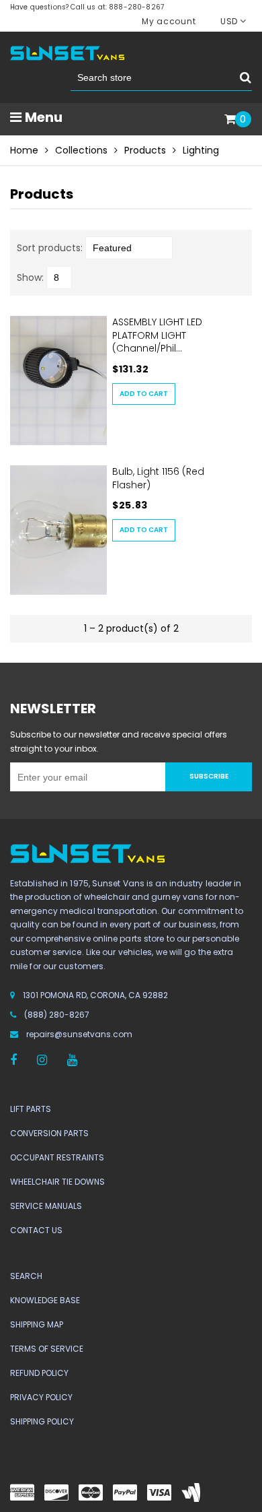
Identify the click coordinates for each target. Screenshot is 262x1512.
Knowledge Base (45, 1300)
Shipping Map (36, 1324)
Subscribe (208, 776)
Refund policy (39, 1373)
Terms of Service (46, 1348)
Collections (81, 150)
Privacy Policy (41, 1397)
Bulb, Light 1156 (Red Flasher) (158, 478)
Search (26, 1276)
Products (145, 150)
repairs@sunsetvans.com (79, 1034)
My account (168, 21)
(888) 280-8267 (56, 1014)
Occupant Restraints (57, 1157)
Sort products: (50, 248)
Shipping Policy (42, 1421)
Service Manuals (46, 1206)
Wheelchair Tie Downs (57, 1181)
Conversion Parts (49, 1133)
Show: (30, 277)
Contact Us (36, 1230)
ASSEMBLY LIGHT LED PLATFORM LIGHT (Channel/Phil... (157, 335)
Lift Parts (30, 1109)
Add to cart (144, 394)
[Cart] (230, 120)
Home (24, 150)
